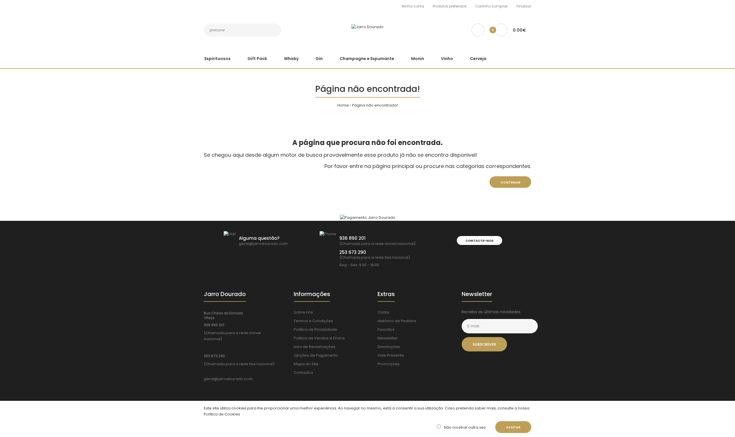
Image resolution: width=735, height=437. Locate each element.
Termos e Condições (313, 321)
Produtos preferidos (450, 6)
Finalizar (524, 6)
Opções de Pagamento (316, 355)
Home (343, 105)
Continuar (510, 182)
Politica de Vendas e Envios (319, 338)
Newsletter (388, 338)
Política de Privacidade (315, 329)
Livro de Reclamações (314, 346)
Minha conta (413, 6)
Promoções (389, 364)
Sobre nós (303, 312)
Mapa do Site (306, 364)
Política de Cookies (222, 414)
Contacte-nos (479, 240)
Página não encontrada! (375, 105)
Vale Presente (391, 355)
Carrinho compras (491, 6)
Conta (383, 312)
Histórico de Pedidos (397, 321)
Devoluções (389, 346)
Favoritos (386, 329)
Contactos (303, 372)
